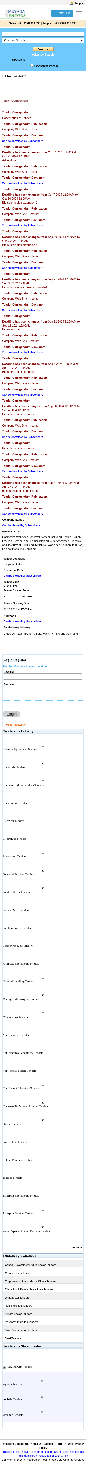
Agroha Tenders (12, 1384)
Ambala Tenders (12, 1399)
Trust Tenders (13, 1338)
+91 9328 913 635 (29, 23)
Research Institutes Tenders (21, 1322)
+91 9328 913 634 (65, 23)
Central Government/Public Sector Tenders (30, 1265)
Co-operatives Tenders (18, 1273)
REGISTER (62, 13)
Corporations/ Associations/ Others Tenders (30, 1281)
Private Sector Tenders (18, 1313)
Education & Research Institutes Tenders (29, 1289)
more (75, 1247)
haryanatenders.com (46, 66)
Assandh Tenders (13, 1414)
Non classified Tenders (18, 1305)
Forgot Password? (15, 724)
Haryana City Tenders (19, 1366)
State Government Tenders (21, 1330)
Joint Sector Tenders (17, 1297)
